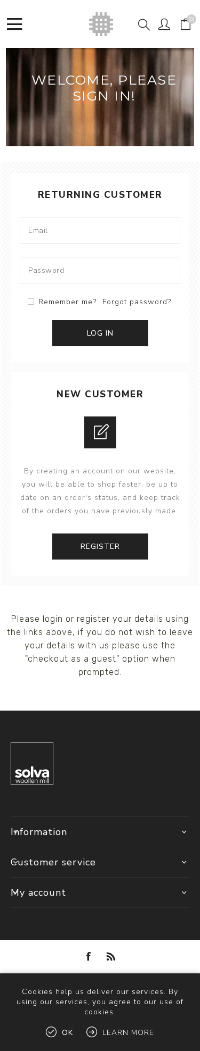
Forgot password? (136, 302)
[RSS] (111, 956)
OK (67, 1033)
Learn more (128, 1033)
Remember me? (67, 302)
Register (100, 546)
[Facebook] (89, 956)
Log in (100, 333)
